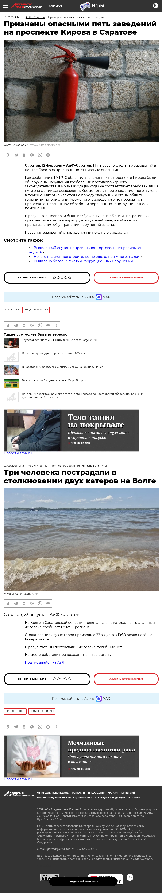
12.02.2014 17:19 (13, 17)
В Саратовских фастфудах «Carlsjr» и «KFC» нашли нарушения (62, 366)
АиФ (35, 593)
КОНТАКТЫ (78, 792)
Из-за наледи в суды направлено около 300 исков (55, 353)
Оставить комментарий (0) (126, 277)
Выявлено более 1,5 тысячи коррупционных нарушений (83, 261)
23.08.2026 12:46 (14, 465)
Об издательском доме (53, 792)
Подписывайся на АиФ (45, 662)
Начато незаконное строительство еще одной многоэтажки (86, 257)
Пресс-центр (96, 792)
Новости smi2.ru (18, 453)
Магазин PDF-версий (121, 792)
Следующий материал (83, 881)
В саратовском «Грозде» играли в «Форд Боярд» (54, 380)
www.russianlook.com (45, 145)
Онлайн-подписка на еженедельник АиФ (64, 797)
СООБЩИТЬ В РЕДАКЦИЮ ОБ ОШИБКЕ (118, 797)
